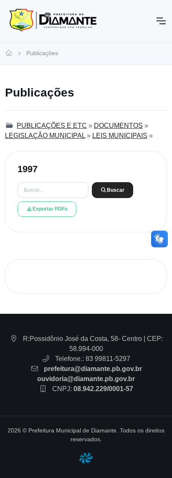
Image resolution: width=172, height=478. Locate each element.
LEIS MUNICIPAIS (119, 135)
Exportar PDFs (50, 209)
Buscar (115, 190)
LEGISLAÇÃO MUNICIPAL (45, 135)
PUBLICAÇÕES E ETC (52, 125)
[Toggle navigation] (160, 20)
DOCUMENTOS (118, 125)
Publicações (42, 53)
